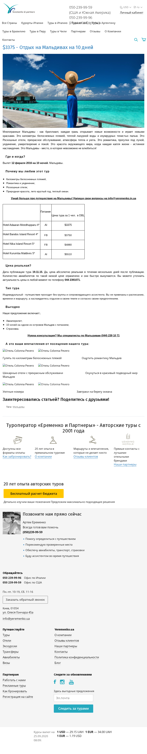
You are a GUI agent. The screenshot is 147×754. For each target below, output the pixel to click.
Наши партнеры (125, 464)
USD (126, 7)
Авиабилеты (11, 657)
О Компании (113, 31)
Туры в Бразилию (13, 31)
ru (138, 7)
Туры (6, 635)
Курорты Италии (32, 23)
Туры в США (79, 23)
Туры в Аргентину (103, 23)
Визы (6, 663)
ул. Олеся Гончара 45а (18, 612)
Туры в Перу (38, 31)
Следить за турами (73, 708)
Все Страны (9, 23)
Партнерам (78, 31)
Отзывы (95, 31)
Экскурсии (10, 646)
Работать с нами (14, 680)
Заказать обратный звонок (25, 600)
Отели (7, 641)
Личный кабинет (131, 12)
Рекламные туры (14, 686)
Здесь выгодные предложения (74, 691)
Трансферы (10, 652)
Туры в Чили (58, 31)
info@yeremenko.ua (16, 619)
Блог (57, 663)
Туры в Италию (57, 23)
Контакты (8, 39)
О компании (43, 457)
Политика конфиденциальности (76, 657)
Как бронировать (15, 691)
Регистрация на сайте (18, 697)
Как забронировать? (17, 457)
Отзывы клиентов (86, 457)
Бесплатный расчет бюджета (33, 493)
